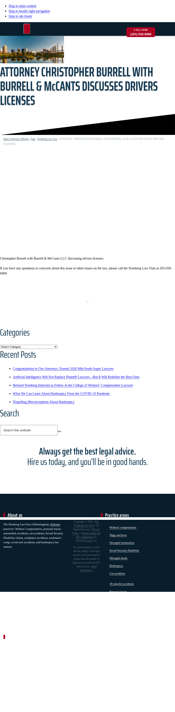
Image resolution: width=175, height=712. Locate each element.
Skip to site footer (20, 16)
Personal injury (118, 591)
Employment (116, 606)
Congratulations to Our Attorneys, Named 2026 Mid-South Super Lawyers (63, 368)
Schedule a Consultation (87, 477)
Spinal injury (117, 622)
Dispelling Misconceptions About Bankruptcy (43, 402)
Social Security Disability (124, 550)
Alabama (55, 524)
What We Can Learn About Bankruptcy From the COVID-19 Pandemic (61, 393)
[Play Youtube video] (87, 202)
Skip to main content (22, 6)
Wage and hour (118, 535)
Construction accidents (122, 614)
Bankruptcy (116, 565)
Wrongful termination (121, 542)
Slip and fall (116, 599)
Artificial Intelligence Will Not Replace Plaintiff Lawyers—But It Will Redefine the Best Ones (76, 377)
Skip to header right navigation (29, 11)
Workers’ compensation (122, 527)
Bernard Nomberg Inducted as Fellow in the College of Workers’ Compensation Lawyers (73, 385)
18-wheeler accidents (121, 583)
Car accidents (117, 573)
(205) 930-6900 (140, 32)
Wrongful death (118, 558)
